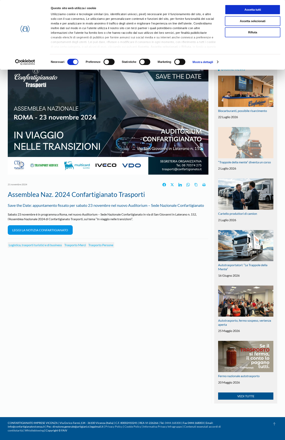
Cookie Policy (132, 426)
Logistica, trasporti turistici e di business (35, 245)
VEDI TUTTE (245, 396)
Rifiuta (252, 32)
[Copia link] (196, 184)
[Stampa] (203, 184)
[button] (274, 424)
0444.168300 (173, 422)
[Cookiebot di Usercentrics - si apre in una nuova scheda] (25, 62)
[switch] (109, 62)
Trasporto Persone (100, 245)
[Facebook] (164, 184)
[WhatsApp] (188, 184)
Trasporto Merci (75, 245)
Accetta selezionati (252, 21)
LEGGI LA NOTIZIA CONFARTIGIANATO (40, 230)
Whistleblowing (34, 430)
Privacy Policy (114, 426)
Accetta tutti (252, 9)
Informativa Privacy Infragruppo (162, 426)
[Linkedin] (180, 184)
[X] (172, 184)
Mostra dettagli (203, 62)
